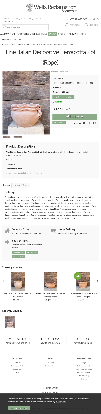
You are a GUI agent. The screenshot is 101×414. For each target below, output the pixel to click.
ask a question (18, 252)
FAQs (38, 18)
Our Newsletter (50, 366)
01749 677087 (78, 19)
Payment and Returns (84, 369)
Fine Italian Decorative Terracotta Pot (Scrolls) (18, 295)
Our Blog (50, 362)
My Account (8, 21)
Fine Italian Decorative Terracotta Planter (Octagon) (83, 295)
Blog (31, 18)
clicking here (61, 402)
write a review (31, 252)
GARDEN (52, 34)
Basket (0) (94, 25)
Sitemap (84, 379)
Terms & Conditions (84, 372)
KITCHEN (62, 34)
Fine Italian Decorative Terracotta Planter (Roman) (50, 295)
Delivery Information (84, 366)
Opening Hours (19, 18)
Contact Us (17, 369)
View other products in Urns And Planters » (24, 173)
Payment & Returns (21, 185)
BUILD (44, 34)
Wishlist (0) (75, 25)
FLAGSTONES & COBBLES (28, 34)
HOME (83, 34)
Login (84, 362)
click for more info (63, 97)
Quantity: (77, 123)
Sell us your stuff (17, 366)
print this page (18, 256)
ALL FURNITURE (7, 34)
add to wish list (59, 122)
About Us (6, 18)
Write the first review (59, 72)
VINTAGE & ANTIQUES (10, 39)
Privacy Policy (84, 375)
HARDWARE (73, 34)
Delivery (6, 185)
